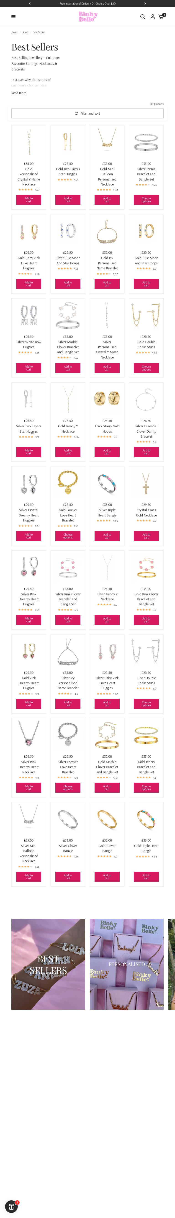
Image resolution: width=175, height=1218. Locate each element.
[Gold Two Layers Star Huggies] (68, 142)
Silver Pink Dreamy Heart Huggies (29, 599)
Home (14, 32)
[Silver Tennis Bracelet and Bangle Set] (146, 142)
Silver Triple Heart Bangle (107, 512)
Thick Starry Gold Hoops (107, 428)
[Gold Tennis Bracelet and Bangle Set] (146, 735)
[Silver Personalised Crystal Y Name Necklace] (107, 315)
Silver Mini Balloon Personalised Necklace (29, 853)
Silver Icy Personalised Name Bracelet (68, 683)
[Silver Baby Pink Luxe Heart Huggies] (107, 651)
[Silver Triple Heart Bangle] (107, 483)
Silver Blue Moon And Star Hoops (68, 260)
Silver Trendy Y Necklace (107, 596)
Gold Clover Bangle (107, 848)
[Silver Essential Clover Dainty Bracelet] (146, 399)
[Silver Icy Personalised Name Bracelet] (68, 651)
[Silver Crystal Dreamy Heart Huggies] (29, 483)
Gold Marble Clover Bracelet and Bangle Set (107, 766)
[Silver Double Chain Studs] (146, 651)
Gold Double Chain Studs (146, 344)
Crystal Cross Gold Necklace (146, 512)
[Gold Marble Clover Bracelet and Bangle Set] (107, 735)
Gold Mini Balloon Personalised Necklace (107, 176)
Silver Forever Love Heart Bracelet (68, 766)
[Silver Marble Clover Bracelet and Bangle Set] (68, 315)
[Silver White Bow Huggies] (29, 315)
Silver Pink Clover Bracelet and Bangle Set (67, 599)
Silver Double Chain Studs (146, 680)
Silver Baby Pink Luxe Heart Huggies (107, 683)
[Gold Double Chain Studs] (146, 315)
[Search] (142, 16)
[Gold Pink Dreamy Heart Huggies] (29, 651)
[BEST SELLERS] (48, 964)
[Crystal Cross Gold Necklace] (146, 483)
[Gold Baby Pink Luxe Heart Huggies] (29, 231)
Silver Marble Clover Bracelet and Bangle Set (68, 347)
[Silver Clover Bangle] (68, 819)
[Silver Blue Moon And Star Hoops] (68, 231)
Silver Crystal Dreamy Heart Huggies (29, 515)
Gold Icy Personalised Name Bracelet (107, 263)
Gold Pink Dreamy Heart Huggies (29, 683)
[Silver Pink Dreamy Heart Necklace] (29, 735)
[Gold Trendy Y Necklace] (68, 399)
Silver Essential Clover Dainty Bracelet (146, 431)
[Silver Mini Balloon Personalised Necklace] (29, 819)
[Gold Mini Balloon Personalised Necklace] (107, 142)
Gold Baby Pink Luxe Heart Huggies (29, 263)
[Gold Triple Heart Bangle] (146, 819)
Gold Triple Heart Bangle (146, 848)
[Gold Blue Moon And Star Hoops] (146, 231)
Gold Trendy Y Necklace (68, 428)
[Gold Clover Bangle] (107, 819)
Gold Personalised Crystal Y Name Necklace (29, 176)
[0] (160, 16)
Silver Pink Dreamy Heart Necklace (29, 766)
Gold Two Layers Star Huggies (68, 171)
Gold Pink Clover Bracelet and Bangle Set (146, 599)
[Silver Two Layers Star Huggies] (29, 399)
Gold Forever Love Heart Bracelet (68, 515)
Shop (25, 32)
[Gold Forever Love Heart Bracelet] (68, 483)
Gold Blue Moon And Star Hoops (146, 260)
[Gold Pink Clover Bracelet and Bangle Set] (146, 567)
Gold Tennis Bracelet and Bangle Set (146, 766)
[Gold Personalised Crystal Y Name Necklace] (29, 142)
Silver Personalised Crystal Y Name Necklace (107, 349)
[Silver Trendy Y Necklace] (107, 567)
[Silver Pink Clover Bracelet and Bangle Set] (68, 567)
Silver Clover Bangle (68, 848)
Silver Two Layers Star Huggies (28, 428)
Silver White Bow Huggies (28, 344)
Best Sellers (39, 32)
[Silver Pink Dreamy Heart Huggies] (29, 567)
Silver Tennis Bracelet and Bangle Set (146, 174)
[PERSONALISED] (127, 964)
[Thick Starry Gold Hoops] (107, 399)
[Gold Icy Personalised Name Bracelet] (107, 231)
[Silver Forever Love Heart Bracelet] (68, 735)
